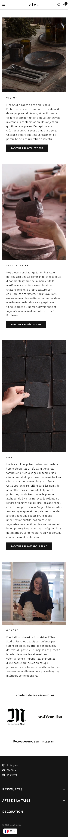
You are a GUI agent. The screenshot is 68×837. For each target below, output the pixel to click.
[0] (64, 4)
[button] (27, 148)
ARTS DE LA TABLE (16, 800)
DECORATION (12, 811)
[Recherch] (59, 4)
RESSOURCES (12, 789)
